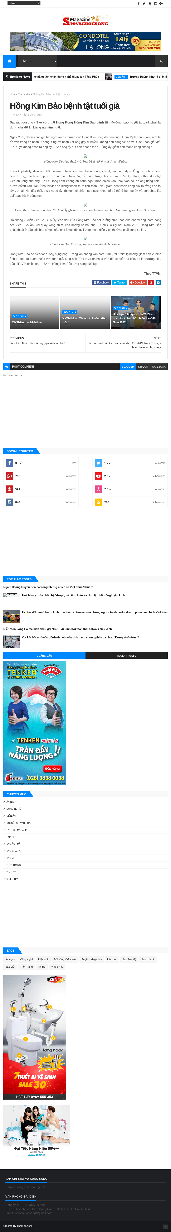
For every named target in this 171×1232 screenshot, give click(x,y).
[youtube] (150, 3)
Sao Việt (11, 858)
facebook (159, 366)
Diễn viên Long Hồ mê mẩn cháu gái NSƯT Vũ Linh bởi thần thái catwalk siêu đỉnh (57, 629)
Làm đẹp (11, 837)
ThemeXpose (25, 1226)
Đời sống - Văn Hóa (18, 823)
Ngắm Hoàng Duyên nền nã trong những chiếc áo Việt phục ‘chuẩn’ (48, 587)
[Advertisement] (85, 542)
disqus (143, 366)
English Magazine (17, 830)
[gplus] (161, 3)
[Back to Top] (165, 1227)
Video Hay (12, 879)
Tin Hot (11, 872)
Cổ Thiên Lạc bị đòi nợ (27, 322)
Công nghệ (13, 809)
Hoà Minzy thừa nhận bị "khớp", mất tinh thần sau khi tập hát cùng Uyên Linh (73, 595)
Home (13, 94)
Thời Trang (13, 865)
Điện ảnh (106, 76)
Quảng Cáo (44, 656)
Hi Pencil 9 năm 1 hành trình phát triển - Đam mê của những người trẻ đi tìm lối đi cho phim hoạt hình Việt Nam (94, 612)
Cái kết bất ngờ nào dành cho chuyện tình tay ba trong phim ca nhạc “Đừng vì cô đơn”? (80, 637)
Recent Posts (126, 656)
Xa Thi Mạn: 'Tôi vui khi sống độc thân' (84, 320)
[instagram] (155, 3)
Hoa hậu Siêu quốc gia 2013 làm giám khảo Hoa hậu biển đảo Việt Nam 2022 (134, 318)
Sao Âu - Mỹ (13, 844)
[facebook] (138, 3)
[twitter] (144, 3)
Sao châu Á (25, 94)
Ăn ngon (11, 802)
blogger (128, 366)
